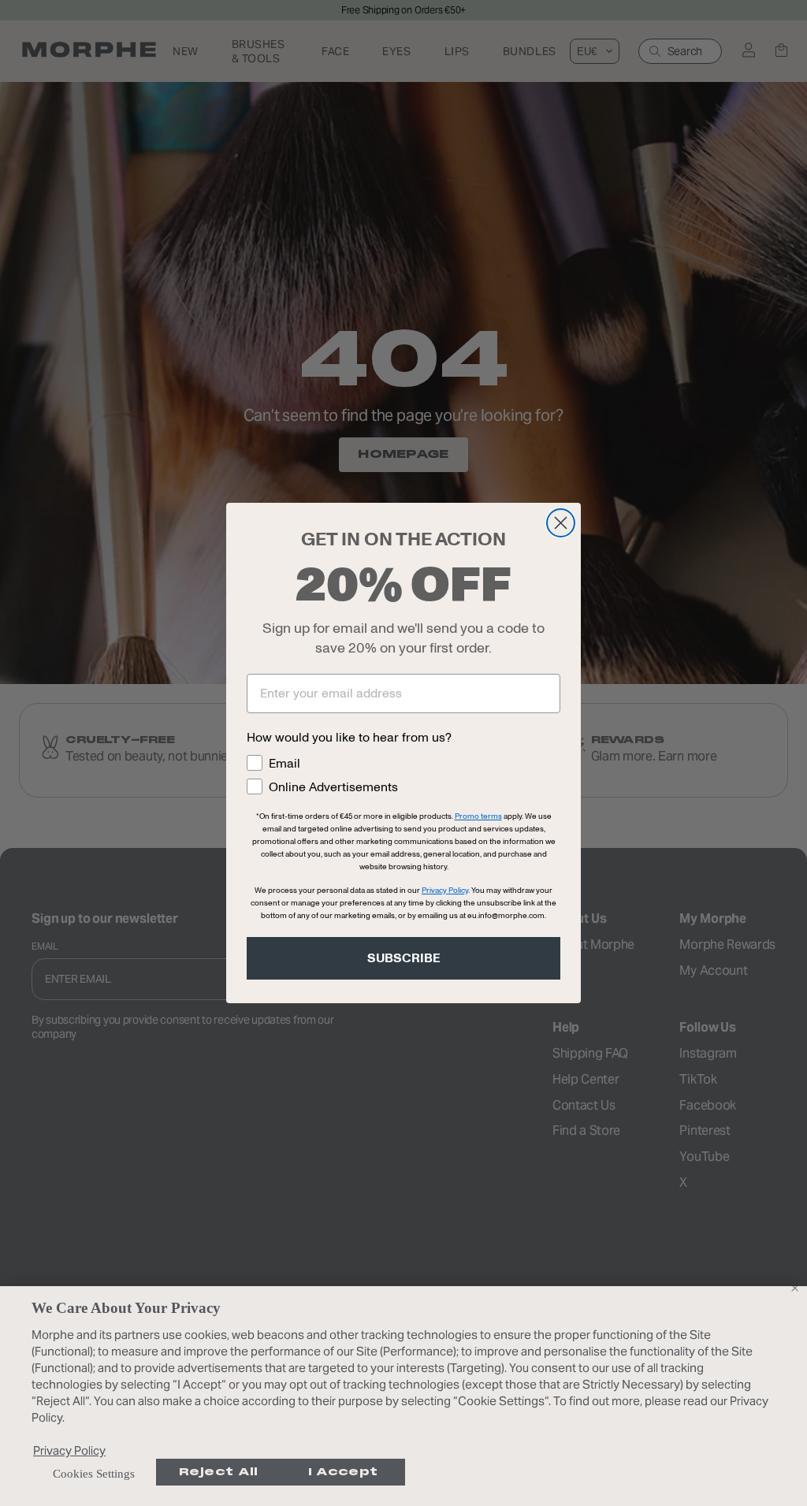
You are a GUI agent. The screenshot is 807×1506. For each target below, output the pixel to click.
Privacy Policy (69, 1450)
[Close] (794, 1287)
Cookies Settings (94, 1473)
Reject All (218, 1471)
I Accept (342, 1471)
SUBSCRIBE (404, 958)
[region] (403, 1396)
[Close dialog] (561, 523)
